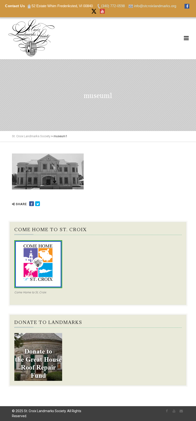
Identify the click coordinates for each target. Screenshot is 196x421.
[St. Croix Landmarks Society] (31, 38)
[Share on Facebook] (31, 203)
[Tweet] (37, 203)
